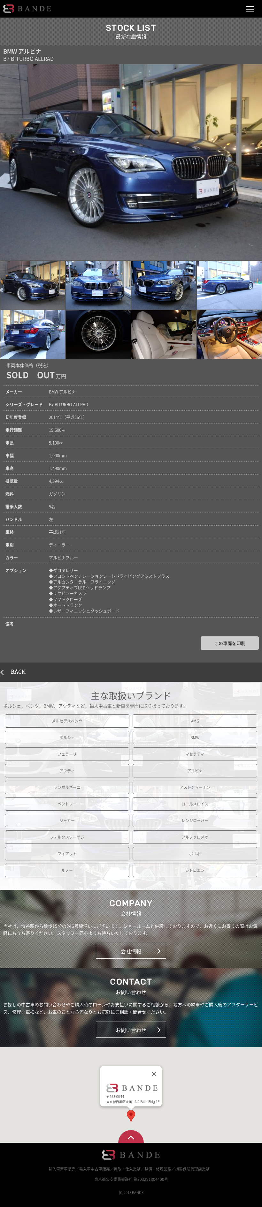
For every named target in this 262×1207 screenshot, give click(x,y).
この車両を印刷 (229, 643)
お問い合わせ (131, 1030)
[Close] (154, 1074)
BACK (18, 672)
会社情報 (131, 951)
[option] (131, 162)
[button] (32, 285)
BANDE (27, 8)
